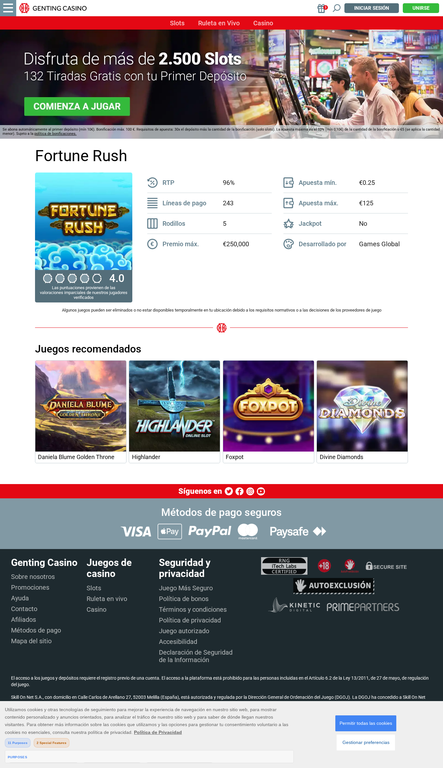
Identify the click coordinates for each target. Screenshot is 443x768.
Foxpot (235, 457)
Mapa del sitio (31, 641)
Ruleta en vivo (107, 599)
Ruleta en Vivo (219, 23)
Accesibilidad (178, 642)
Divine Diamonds (341, 457)
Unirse (421, 8)
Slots (177, 23)
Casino (263, 23)
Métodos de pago (36, 630)
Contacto (24, 609)
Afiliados (23, 619)
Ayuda (20, 598)
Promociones (30, 587)
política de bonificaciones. (55, 134)
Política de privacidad (190, 620)
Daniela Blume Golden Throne (76, 457)
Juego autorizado (184, 631)
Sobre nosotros (33, 577)
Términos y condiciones (193, 609)
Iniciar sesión (371, 8)
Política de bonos (184, 599)
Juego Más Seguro (186, 588)
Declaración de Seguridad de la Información (196, 656)
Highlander (146, 457)
